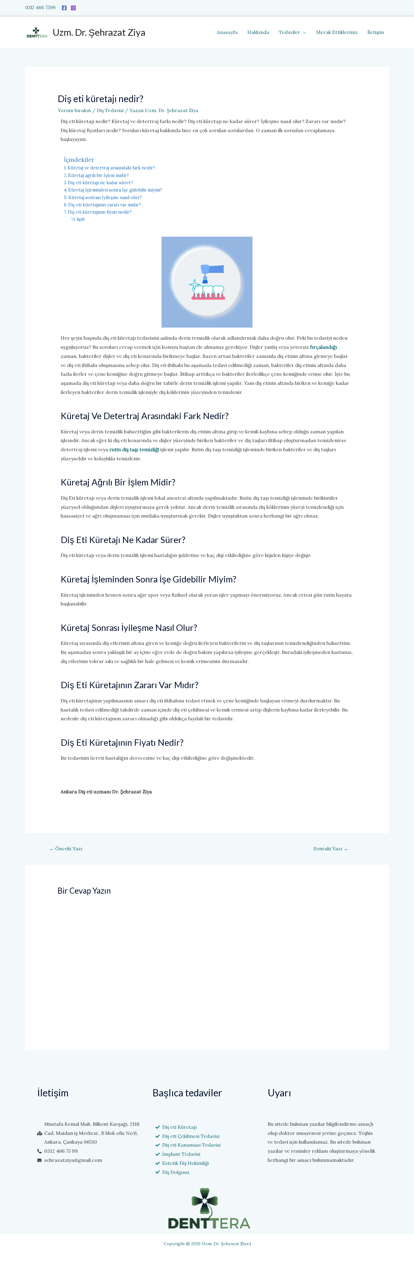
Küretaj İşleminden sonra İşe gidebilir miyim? (115, 190)
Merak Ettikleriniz (337, 32)
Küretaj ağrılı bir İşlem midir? (98, 175)
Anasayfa (227, 32)
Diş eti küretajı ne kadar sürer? (100, 182)
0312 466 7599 (40, 7)
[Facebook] (64, 8)
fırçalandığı (323, 347)
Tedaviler (289, 32)
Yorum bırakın (74, 110)
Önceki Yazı (65, 848)
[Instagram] (73, 8)
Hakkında (258, 32)
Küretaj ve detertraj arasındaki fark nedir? (111, 168)
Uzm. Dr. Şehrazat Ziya (99, 32)
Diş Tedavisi (110, 110)
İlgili (81, 219)
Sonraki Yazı (330, 848)
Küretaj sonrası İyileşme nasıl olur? (105, 197)
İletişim (375, 32)
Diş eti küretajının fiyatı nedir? (100, 212)
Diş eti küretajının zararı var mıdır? (104, 205)
